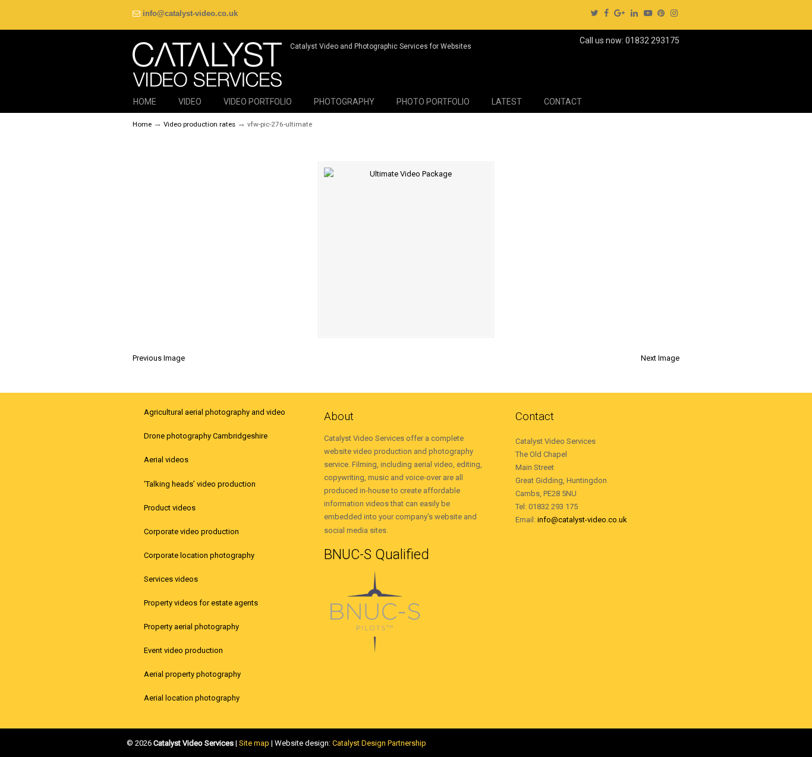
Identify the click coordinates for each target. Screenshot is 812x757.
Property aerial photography (191, 626)
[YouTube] (648, 13)
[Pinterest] (661, 13)
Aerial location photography (192, 697)
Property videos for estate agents (201, 602)
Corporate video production (191, 531)
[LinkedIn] (634, 13)
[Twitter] (594, 13)
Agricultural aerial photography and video (214, 412)
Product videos (170, 507)
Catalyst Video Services (207, 60)
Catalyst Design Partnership (379, 743)
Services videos (171, 579)
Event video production (183, 650)
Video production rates (199, 124)
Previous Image (159, 358)
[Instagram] (674, 13)
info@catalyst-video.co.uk (190, 13)
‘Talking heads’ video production (200, 484)
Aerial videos (166, 459)
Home (142, 124)
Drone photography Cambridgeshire (205, 435)
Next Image (660, 358)
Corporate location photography (199, 555)
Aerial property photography (192, 674)
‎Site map (254, 743)
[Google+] (619, 13)
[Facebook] (606, 13)
